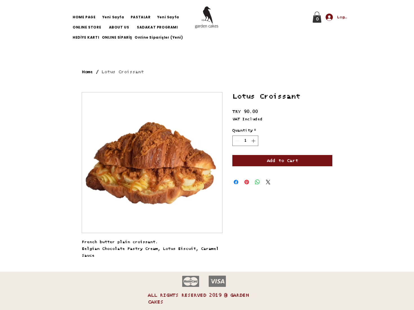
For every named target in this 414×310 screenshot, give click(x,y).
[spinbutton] (245, 141)
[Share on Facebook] (236, 182)
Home (87, 72)
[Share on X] (268, 182)
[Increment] (253, 141)
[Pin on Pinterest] (246, 182)
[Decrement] (236, 141)
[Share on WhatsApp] (257, 182)
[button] (317, 17)
